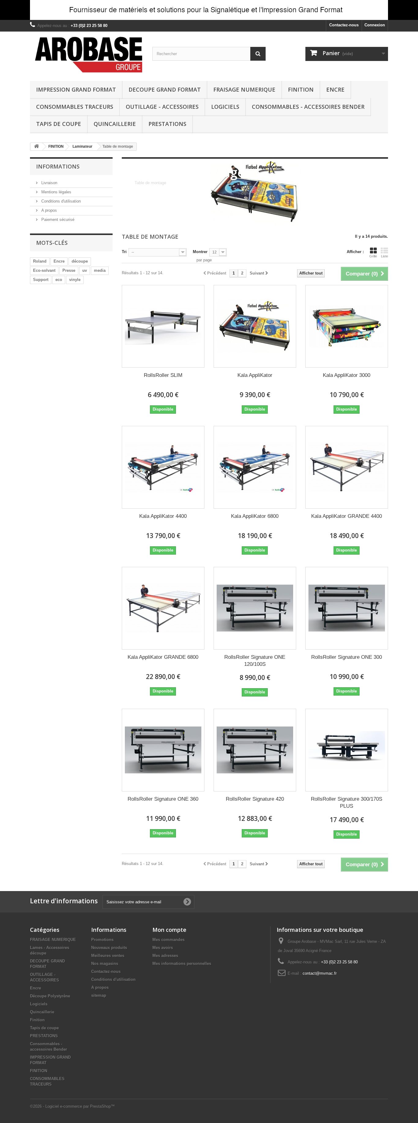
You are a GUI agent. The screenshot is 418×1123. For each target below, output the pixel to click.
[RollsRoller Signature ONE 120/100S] (255, 608)
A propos (48, 210)
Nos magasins (104, 963)
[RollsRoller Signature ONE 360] (163, 750)
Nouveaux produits (109, 947)
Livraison (48, 182)
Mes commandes (168, 939)
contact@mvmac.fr (320, 973)
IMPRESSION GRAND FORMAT (76, 89)
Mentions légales (55, 192)
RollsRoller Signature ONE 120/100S (254, 660)
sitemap (98, 995)
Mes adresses (165, 955)
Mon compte (169, 929)
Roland (40, 261)
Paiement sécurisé (57, 219)
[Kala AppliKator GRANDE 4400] (346, 467)
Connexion (374, 25)
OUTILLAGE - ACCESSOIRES (162, 106)
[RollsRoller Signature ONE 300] (346, 608)
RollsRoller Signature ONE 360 (163, 799)
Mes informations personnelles (181, 963)
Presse (68, 270)
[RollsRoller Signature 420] (255, 750)
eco (58, 279)
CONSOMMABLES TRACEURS (74, 106)
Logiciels (225, 106)
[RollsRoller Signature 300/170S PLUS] (346, 750)
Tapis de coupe (58, 123)
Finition (37, 1020)
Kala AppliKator (254, 375)
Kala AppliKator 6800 (254, 516)
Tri (124, 251)
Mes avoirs (162, 947)
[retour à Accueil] (36, 146)
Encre (335, 89)
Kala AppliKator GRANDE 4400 (346, 516)
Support (40, 279)
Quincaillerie (115, 123)
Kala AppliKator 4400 (163, 516)
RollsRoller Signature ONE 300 (346, 657)
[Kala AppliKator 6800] (255, 467)
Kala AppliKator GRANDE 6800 (163, 657)
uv (84, 270)
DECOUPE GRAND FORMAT (165, 89)
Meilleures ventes (107, 955)
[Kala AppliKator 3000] (346, 326)
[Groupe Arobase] (86, 54)
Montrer (200, 251)
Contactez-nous (344, 25)
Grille (373, 256)
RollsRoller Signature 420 (255, 799)
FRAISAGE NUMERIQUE (244, 89)
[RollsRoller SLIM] (163, 326)
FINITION (301, 89)
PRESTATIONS (167, 123)
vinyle (74, 279)
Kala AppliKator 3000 (346, 375)
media (100, 270)
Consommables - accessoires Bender (308, 106)
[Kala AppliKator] (255, 326)
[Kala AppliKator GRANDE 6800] (163, 608)
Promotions (102, 939)
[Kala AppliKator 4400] (163, 467)
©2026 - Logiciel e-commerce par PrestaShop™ (72, 1106)
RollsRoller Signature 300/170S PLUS (346, 802)
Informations (58, 166)
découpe (80, 261)
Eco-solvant (44, 270)
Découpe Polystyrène (50, 996)
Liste (384, 256)
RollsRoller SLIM (163, 375)
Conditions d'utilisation (60, 201)
